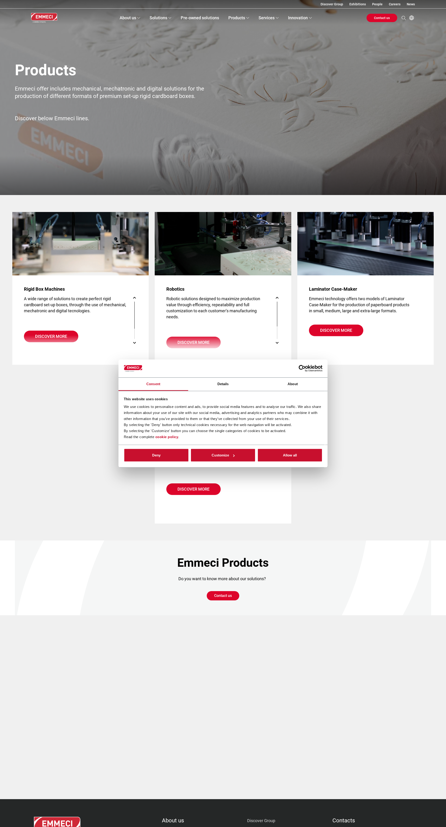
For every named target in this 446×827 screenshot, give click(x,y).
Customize (220, 455)
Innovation (298, 17)
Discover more (51, 336)
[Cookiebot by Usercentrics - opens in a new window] (302, 368)
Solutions (158, 17)
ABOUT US (173, 820)
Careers (394, 4)
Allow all (290, 455)
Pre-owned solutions (200, 17)
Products (236, 17)
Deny (156, 455)
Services (267, 17)
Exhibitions (357, 4)
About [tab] (293, 384)
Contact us (382, 18)
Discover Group (332, 4)
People (377, 4)
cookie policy (166, 437)
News (411, 4)
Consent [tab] (153, 384)
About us (128, 17)
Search (404, 18)
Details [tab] (223, 384)
